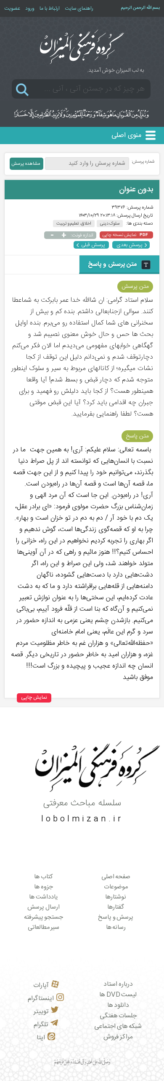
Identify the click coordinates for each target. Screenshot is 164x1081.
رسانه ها (116, 928)
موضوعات (116, 887)
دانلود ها (118, 1005)
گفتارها (115, 907)
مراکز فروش (118, 1037)
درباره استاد (118, 984)
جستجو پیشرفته (43, 917)
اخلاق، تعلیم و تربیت (73, 223)
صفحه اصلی (116, 877)
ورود (29, 8)
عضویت (12, 8)
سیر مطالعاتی (44, 928)
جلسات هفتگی (118, 1016)
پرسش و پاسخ (115, 917)
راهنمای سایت (79, 8)
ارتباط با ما (50, 8)
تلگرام (41, 1024)
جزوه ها (43, 887)
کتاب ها (43, 877)
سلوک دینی (110, 223)
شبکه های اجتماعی (118, 1026)
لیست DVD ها (118, 995)
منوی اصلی (126, 135)
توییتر (41, 1011)
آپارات (41, 985)
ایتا (41, 1038)
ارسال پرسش (43, 907)
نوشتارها (115, 897)
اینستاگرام (41, 998)
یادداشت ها (43, 897)
